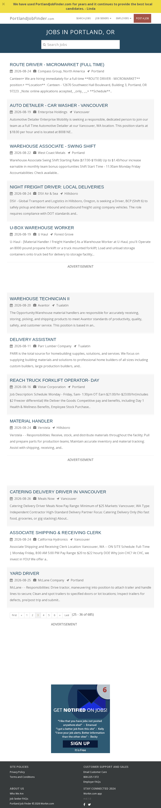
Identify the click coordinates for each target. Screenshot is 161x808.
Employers (122, 18)
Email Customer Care (95, 772)
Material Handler (31, 421)
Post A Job (142, 18)
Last (67, 615)
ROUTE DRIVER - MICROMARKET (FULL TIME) (57, 64)
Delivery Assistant (33, 339)
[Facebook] (84, 804)
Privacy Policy (17, 772)
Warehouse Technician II (40, 298)
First (14, 615)
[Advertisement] (81, 279)
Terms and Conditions (22, 777)
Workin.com (47, 803)
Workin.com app (92, 793)
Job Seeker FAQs (19, 798)
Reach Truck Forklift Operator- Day (54, 380)
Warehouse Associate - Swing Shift (53, 146)
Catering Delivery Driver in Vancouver (58, 491)
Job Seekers (102, 18)
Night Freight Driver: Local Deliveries (57, 187)
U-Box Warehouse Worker (42, 227)
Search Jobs (83, 18)
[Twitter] (89, 804)
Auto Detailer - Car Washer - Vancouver (59, 105)
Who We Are (17, 793)
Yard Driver (24, 573)
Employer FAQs (92, 781)
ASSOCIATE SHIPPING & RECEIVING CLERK (55, 532)
